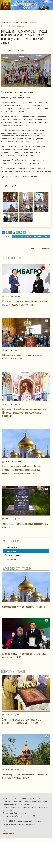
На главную (6, 22)
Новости (16, 22)
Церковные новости (11, 559)
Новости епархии (30, 22)
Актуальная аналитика (12, 555)
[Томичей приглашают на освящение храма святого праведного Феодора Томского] (26, 749)
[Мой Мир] (10, 232)
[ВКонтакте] (3, 232)
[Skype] (20, 232)
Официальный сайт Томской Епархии (31, 236)
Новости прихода (11, 547)
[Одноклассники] (7, 232)
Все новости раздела (40, 248)
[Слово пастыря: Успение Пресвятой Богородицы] (26, 587)
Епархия (34, 827)
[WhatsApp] (17, 232)
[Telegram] (24, 232)
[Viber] (14, 232)
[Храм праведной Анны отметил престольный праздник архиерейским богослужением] (26, 692)
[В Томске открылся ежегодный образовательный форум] (26, 633)
